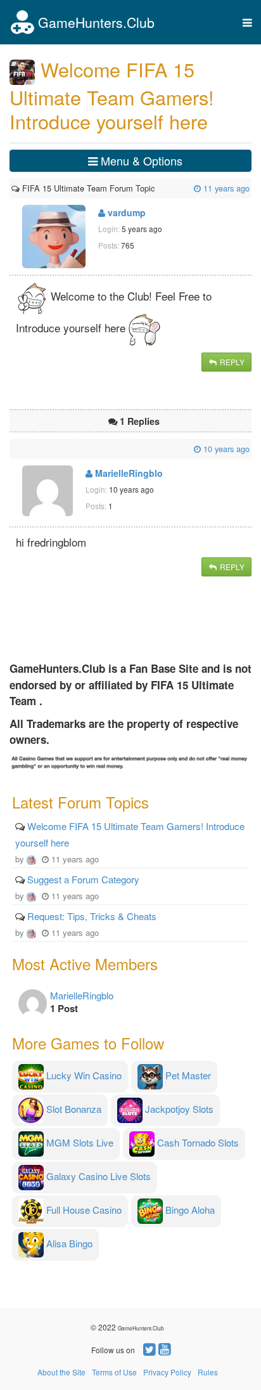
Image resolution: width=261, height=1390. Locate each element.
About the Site (61, 1372)
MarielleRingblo (127, 473)
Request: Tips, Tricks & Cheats (91, 916)
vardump (125, 212)
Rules (208, 1372)
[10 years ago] (12, 448)
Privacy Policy (167, 1372)
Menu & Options (140, 160)
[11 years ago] (156, 188)
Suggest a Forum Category (83, 879)
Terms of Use (114, 1372)
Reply (231, 361)
